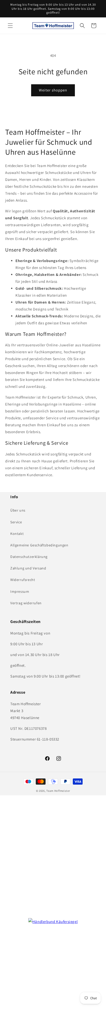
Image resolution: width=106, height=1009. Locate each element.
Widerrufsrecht (22, 579)
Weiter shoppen (53, 90)
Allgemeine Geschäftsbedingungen (39, 545)
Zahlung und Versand (28, 568)
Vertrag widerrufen (26, 603)
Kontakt (17, 533)
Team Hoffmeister (58, 791)
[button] (10, 25)
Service (16, 522)
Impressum (19, 591)
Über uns (17, 510)
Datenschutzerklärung (29, 556)
